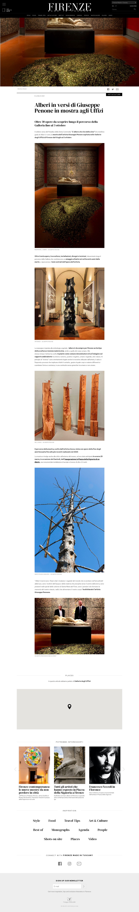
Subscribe (133, 6)
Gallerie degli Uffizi (82, 681)
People (86, 15)
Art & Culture (52, 15)
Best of (61, 15)
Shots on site (95, 15)
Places (104, 15)
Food (34, 15)
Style (28, 15)
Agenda (79, 15)
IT (116, 6)
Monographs (70, 15)
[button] (69, 706)
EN (113, 6)
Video (110, 15)
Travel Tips (41, 15)
